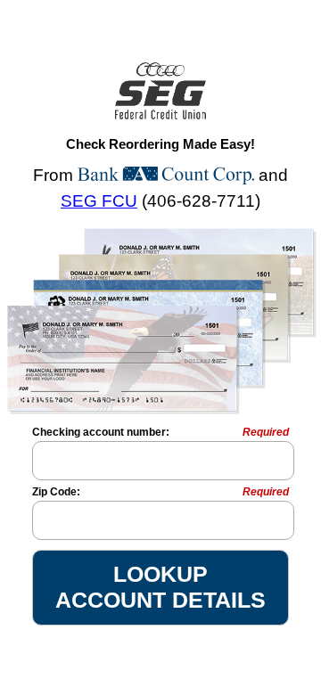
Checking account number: (160, 432)
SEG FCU (99, 201)
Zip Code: (160, 492)
